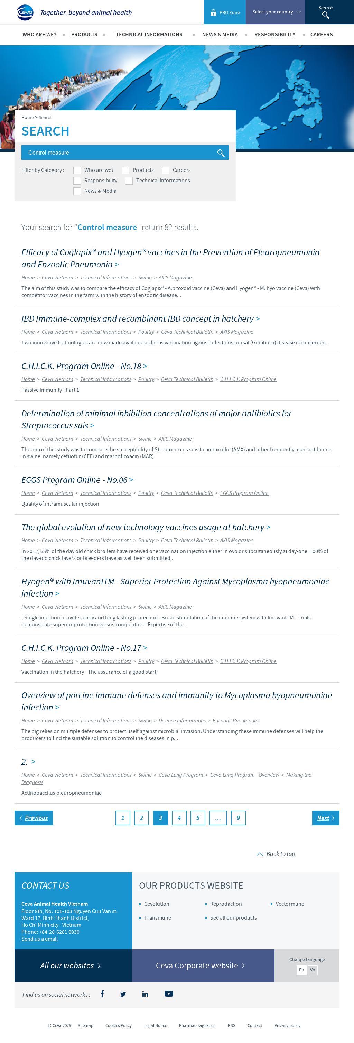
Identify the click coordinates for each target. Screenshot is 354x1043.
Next (323, 818)
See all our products (233, 917)
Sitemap (85, 1025)
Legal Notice (155, 1025)
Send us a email (39, 938)
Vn (312, 970)
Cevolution (156, 904)
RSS (231, 1025)
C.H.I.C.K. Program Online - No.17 (84, 648)
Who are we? (99, 170)
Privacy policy (287, 1025)
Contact (255, 1025)
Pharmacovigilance (197, 1025)
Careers (182, 170)
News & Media (100, 190)
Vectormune (290, 904)
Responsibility (100, 180)
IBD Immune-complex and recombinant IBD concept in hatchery (140, 319)
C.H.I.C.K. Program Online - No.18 (84, 366)
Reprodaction (226, 904)
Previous (36, 818)
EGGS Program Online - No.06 (77, 480)
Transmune (157, 917)
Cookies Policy (118, 1025)
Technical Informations (163, 180)
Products (143, 170)
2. (28, 762)
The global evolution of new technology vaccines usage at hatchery (145, 528)
